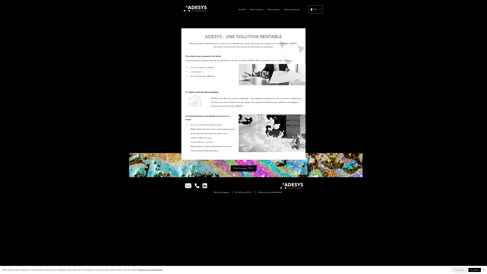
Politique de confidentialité (150, 270)
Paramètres (460, 270)
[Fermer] (483, 270)
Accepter (475, 270)
